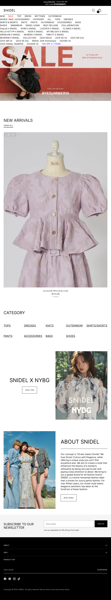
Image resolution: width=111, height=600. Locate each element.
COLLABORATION (70, 25)
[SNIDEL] (9, 10)
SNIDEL (21, 589)
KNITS (24, 22)
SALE (10, 16)
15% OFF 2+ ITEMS (51, 44)
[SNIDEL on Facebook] (5, 579)
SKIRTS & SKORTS (9, 22)
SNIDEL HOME (33, 25)
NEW (2, 16)
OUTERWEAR (54, 16)
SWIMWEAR (16, 25)
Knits (50, 325)
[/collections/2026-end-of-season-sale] (55, 73)
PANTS (34, 22)
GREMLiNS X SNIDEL (10, 34)
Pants (8, 336)
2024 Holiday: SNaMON (11, 44)
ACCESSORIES (64, 22)
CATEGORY (38, 19)
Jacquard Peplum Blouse (55, 291)
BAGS (78, 22)
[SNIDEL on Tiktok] (19, 579)
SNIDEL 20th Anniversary (44, 41)
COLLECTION (29, 38)
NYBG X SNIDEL (28, 28)
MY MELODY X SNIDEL (58, 31)
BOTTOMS (40, 16)
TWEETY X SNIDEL (55, 34)
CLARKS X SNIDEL (72, 28)
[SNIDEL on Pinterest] (10, 579)
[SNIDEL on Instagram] (14, 579)
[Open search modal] (93, 10)
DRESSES (68, 19)
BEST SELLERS (50, 25)
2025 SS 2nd (22, 41)
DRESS (28, 16)
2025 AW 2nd (77, 38)
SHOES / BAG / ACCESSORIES (14, 19)
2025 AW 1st (6, 41)
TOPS (57, 19)
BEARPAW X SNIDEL (10, 38)
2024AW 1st (32, 44)
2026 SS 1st (61, 38)
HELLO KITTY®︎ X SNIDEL (12, 31)
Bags (49, 336)
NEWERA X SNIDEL (33, 34)
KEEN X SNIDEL (35, 31)
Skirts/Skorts (96, 325)
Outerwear (74, 325)
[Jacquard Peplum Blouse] (55, 209)
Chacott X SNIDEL (8, 28)
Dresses (30, 325)
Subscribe (102, 570)
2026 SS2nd (46, 38)
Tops (7, 325)
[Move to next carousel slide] (59, 94)
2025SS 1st (65, 41)
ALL (49, 19)
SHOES (3, 25)
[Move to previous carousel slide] (52, 94)
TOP (19, 16)
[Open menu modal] (106, 10)
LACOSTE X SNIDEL (49, 28)
